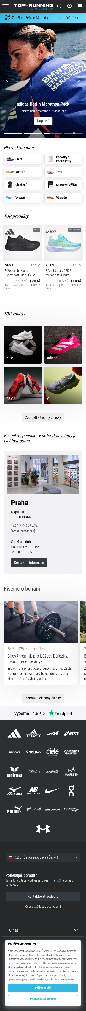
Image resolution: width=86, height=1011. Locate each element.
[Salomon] (52, 809)
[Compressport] (71, 752)
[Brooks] (14, 752)
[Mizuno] (14, 790)
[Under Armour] (43, 828)
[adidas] (14, 733)
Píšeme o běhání (22, 588)
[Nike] (52, 790)
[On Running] (71, 790)
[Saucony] (71, 809)
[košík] (80, 6)
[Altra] (52, 733)
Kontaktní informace (29, 562)
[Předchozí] (10, 80)
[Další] (75, 80)
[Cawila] (33, 752)
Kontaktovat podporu (43, 896)
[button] (43, 857)
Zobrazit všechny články (43, 698)
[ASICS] (71, 733)
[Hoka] (33, 771)
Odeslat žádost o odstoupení (43, 907)
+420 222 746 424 (24, 526)
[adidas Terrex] (33, 733)
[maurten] (71, 771)
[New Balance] (33, 790)
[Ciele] (52, 752)
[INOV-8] (52, 771)
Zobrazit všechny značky (43, 417)
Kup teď (43, 121)
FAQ (58, 880)
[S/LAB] (33, 809)
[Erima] (14, 771)
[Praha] (43, 474)
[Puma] (14, 809)
